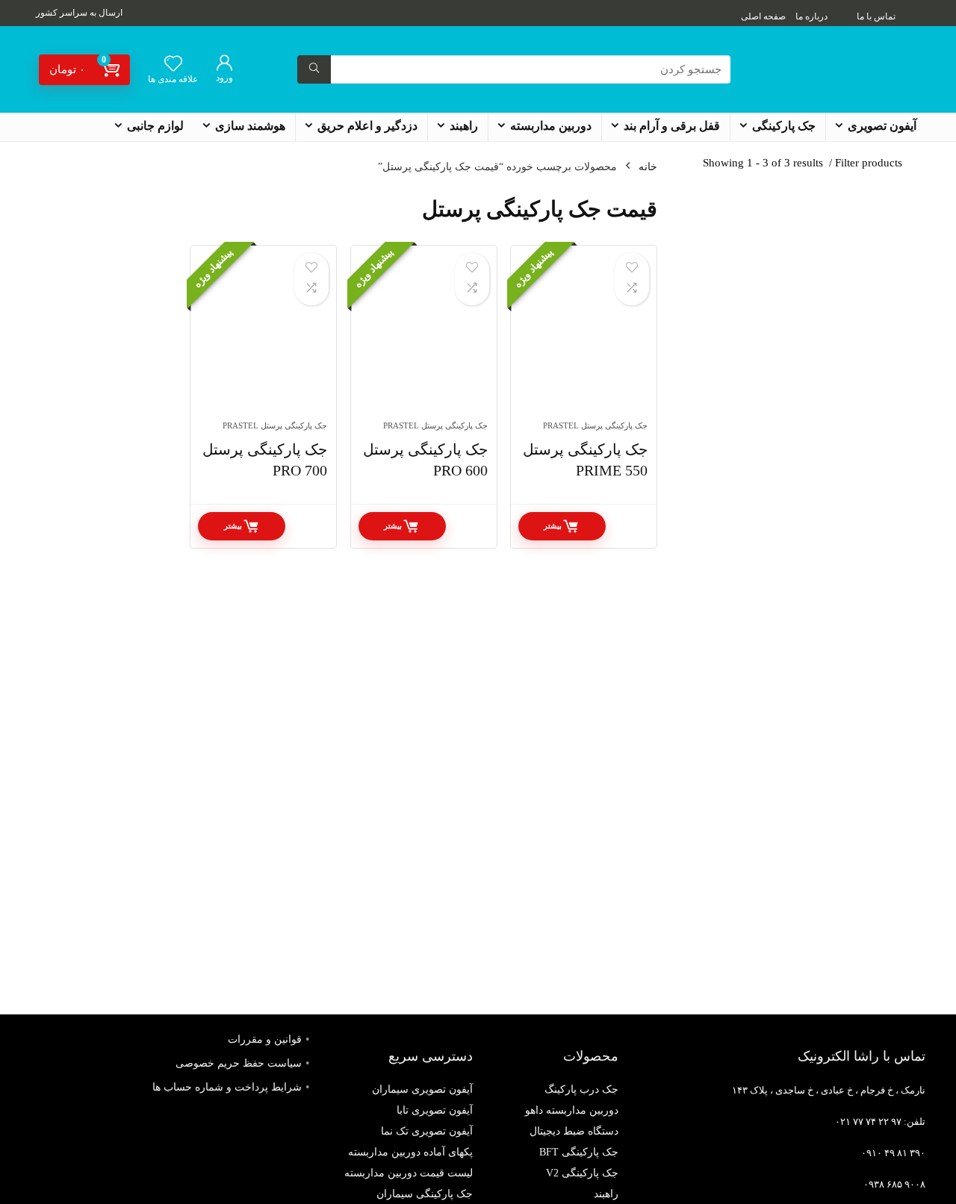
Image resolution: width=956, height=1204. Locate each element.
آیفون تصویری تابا (435, 1110)
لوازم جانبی (155, 125)
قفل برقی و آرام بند (672, 125)
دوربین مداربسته (551, 125)
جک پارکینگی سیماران (424, 1194)
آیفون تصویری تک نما (427, 1131)
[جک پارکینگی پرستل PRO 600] (424, 340)
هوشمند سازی (250, 125)
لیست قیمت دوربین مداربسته (408, 1173)
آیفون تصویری (882, 125)
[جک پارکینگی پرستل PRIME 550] (584, 340)
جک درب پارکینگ (581, 1089)
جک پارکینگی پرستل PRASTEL (595, 425)
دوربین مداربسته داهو (571, 1110)
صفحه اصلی (763, 16)
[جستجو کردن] (314, 69)
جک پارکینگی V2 (582, 1173)
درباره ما (811, 16)
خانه (648, 166)
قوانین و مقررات (265, 1039)
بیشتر (553, 526)
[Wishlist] (173, 65)
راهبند (464, 125)
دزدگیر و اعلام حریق (367, 125)
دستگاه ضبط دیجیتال (574, 1131)
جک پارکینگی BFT (578, 1152)
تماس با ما (876, 16)
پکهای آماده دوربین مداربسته (410, 1152)
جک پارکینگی (784, 125)
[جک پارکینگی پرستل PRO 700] (263, 340)
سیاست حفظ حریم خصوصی (239, 1063)
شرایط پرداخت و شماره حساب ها (227, 1087)
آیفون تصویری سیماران (422, 1089)
